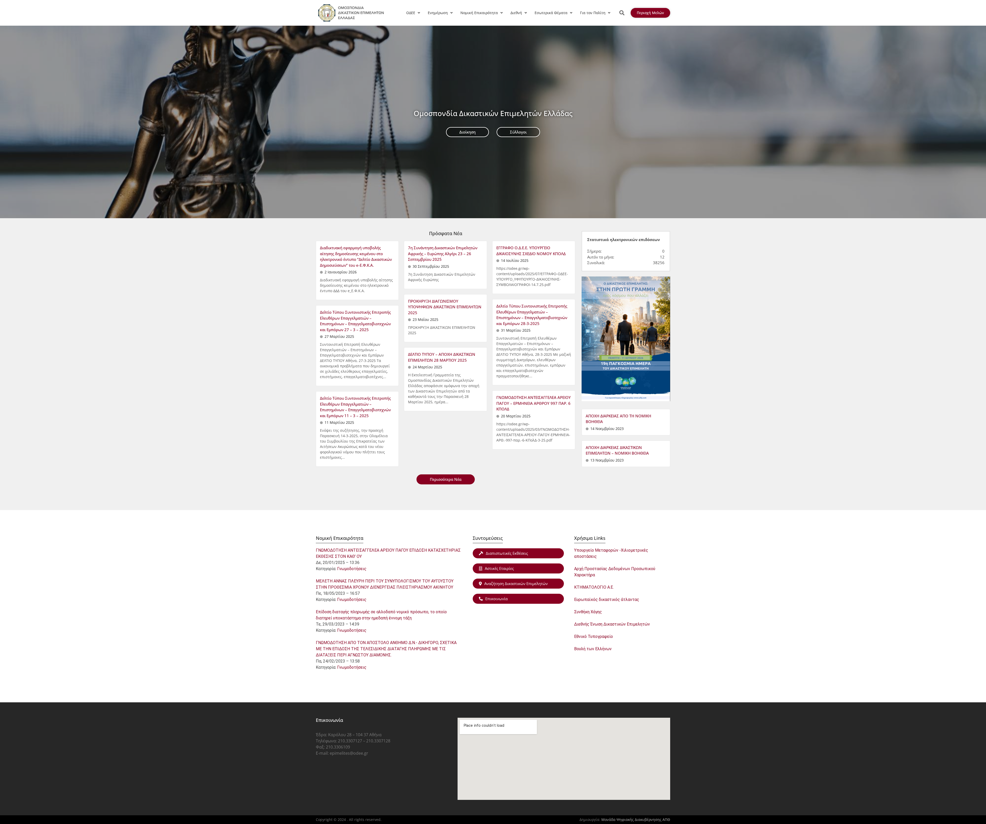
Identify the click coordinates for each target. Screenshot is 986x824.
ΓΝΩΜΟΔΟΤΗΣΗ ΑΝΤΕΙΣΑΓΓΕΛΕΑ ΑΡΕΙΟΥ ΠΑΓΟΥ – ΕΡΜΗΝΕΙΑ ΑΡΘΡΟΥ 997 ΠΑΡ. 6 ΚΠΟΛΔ (533, 403)
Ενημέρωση (438, 12)
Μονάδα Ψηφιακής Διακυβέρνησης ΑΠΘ (635, 819)
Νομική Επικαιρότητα (479, 12)
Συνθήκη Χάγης (588, 611)
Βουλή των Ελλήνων (593, 648)
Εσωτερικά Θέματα (551, 12)
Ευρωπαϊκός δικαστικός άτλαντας (606, 599)
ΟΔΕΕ (410, 12)
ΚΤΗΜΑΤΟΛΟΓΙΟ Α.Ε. (594, 587)
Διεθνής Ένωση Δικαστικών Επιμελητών (612, 624)
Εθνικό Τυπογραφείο (593, 636)
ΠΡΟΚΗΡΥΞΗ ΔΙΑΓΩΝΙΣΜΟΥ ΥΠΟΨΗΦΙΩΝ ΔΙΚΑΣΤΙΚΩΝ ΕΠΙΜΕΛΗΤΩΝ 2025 (444, 307)
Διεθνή (516, 12)
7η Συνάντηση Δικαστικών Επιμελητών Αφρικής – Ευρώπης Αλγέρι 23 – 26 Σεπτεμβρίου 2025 (442, 253)
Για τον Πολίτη (592, 12)
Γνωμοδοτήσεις (351, 568)
